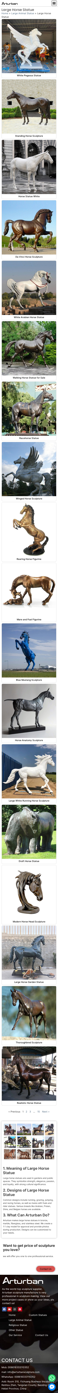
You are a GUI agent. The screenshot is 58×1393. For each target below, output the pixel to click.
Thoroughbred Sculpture (29, 1042)
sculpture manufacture (25, 1292)
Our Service (15, 1335)
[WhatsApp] (52, 1378)
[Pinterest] (20, 1309)
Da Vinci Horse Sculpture (29, 256)
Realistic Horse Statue (29, 1103)
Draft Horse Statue (29, 861)
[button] (54, 3)
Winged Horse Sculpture (29, 498)
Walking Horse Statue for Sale (29, 377)
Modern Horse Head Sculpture (29, 921)
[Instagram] (14, 1309)
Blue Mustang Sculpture (29, 680)
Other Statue (16, 1330)
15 (38, 1111)
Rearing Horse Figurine (29, 559)
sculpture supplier (32, 1288)
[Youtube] (9, 1309)
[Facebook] (4, 1309)
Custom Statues (38, 1314)
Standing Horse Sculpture (29, 135)
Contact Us (41, 1335)
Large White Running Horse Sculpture (29, 800)
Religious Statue (18, 1325)
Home (4, 13)
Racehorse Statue (29, 438)
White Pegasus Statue (29, 75)
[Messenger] (52, 1387)
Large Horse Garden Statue (29, 982)
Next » (46, 1111)
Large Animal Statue (22, 13)
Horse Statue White (29, 196)
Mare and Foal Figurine (29, 619)
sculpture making (29, 1296)
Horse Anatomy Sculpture (29, 740)
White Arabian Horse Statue (29, 317)
